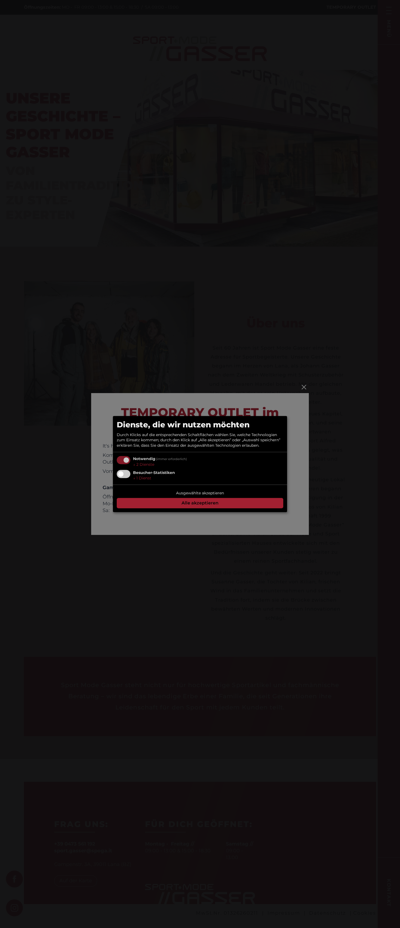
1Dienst (142, 478)
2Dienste (143, 464)
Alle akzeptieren (200, 503)
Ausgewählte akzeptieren (200, 493)
